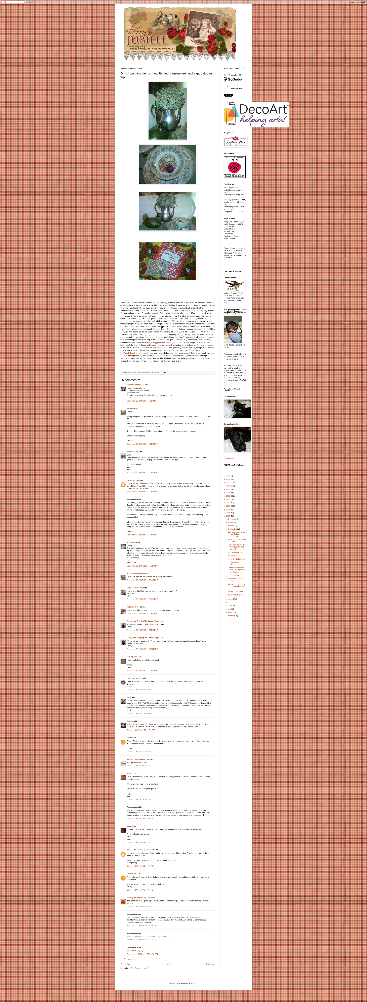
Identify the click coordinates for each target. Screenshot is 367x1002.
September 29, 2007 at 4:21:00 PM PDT (142, 401)
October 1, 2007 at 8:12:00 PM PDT (140, 766)
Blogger (194, 984)
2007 (228, 516)
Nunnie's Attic (132, 452)
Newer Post (125, 964)
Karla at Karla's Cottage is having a (237, 540)
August (231, 599)
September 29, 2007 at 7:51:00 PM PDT (142, 492)
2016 (228, 486)
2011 (228, 503)
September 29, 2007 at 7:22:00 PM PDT (142, 473)
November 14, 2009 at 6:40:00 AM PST (142, 926)
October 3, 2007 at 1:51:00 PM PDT (140, 866)
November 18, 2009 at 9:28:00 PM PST (142, 940)
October (231, 526)
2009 (228, 509)
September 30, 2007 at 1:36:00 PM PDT (142, 613)
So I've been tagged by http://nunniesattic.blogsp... (237, 586)
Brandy (130, 721)
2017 (228, 483)
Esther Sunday (133, 480)
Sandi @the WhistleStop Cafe (139, 898)
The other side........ (235, 556)
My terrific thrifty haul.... (237, 559)
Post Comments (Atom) (140, 968)
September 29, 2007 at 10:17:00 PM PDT (143, 566)
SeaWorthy (131, 543)
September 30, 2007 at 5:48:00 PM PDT (142, 671)
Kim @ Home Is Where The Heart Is (141, 850)
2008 (228, 513)
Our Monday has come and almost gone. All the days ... (237, 570)
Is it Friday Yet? (234, 575)
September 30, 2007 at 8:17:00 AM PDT (142, 599)
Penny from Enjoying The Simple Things (143, 621)
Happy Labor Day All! (236, 591)
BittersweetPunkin (134, 678)
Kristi (129, 697)
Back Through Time (135, 588)
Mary (129, 826)
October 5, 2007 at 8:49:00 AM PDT (140, 890)
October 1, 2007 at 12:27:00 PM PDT (141, 730)
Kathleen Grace (133, 607)
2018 (228, 479)
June (230, 606)
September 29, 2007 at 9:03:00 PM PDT (142, 535)
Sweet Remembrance (136, 385)
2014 (228, 493)
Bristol (129, 738)
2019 (228, 476)
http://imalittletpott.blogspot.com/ (134, 353)
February (232, 616)
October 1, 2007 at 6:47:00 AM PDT (140, 690)
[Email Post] (164, 372)
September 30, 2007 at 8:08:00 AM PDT (142, 580)
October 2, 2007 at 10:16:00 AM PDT (141, 818)
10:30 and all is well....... (237, 595)
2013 (228, 496)
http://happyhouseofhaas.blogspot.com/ (164, 342)
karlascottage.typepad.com (138, 759)
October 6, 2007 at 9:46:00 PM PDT (140, 907)
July (230, 602)
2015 (228, 489)
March (231, 613)
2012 (228, 499)
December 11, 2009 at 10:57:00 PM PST (142, 954)
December (232, 519)
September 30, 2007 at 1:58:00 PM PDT (142, 630)
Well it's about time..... (236, 552)
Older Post (210, 964)
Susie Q (130, 774)
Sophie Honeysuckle (135, 574)
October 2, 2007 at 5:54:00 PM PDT (140, 842)
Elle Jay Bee (132, 657)
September (232, 529)
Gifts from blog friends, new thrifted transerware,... (236, 534)
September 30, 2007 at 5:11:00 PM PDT (142, 649)
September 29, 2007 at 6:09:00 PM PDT (142, 444)
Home (168, 964)
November (232, 522)
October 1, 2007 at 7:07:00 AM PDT (140, 714)
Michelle (130, 409)
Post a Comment (130, 959)
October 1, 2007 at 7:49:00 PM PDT (140, 752)
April (230, 609)
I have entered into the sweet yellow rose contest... (236, 547)
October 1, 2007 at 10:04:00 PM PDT (141, 799)
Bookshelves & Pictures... (234, 563)
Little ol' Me (131, 874)
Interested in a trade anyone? (235, 580)
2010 (228, 506)
